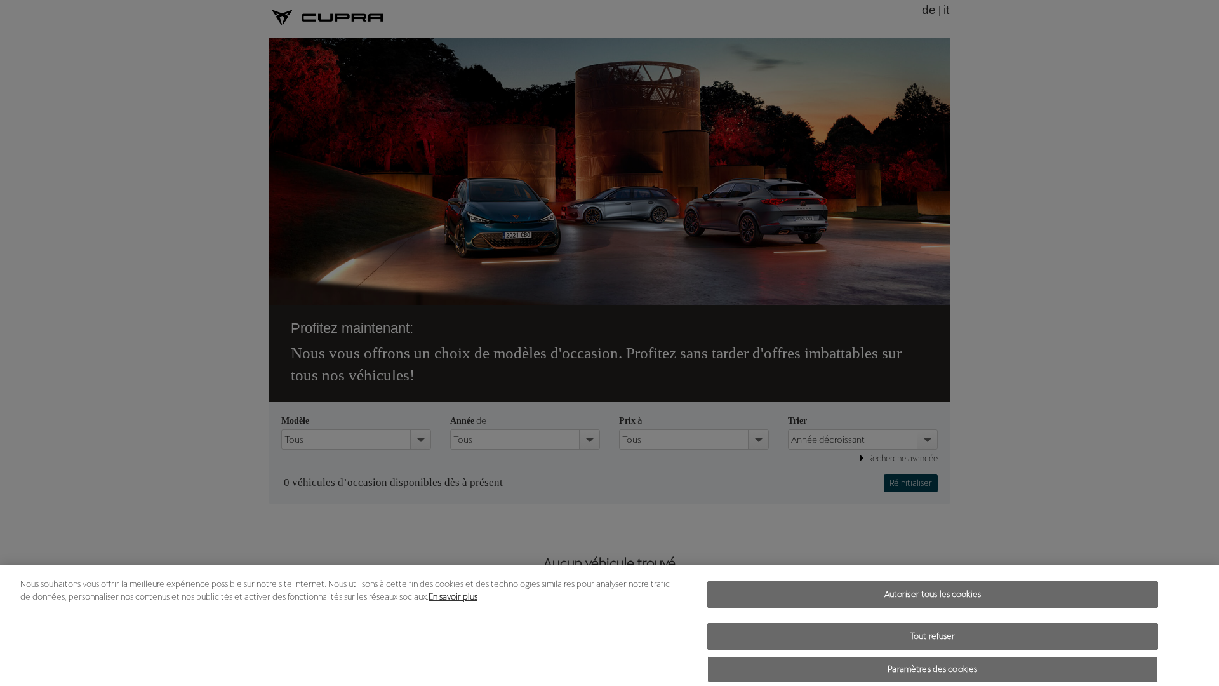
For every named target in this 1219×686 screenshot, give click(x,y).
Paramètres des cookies (932, 669)
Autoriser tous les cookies (932, 594)
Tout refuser (933, 636)
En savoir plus (453, 596)
